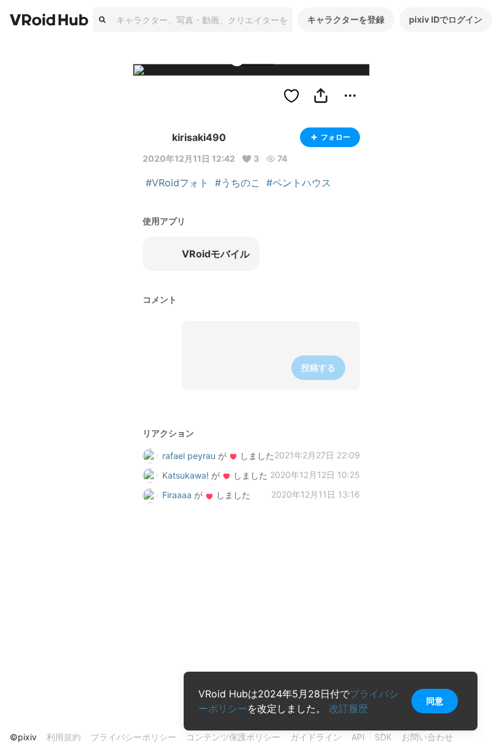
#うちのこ (237, 182)
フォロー (335, 137)
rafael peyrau (188, 455)
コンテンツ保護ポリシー (233, 737)
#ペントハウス (298, 182)
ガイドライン (316, 737)
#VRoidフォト (177, 182)
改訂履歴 (348, 708)
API (358, 737)
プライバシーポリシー (133, 737)
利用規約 (64, 737)
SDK (383, 737)
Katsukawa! (185, 475)
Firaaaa (177, 495)
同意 (434, 701)
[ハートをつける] (291, 95)
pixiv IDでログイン (445, 19)
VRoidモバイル (216, 254)
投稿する (318, 367)
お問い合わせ (427, 737)
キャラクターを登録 (345, 19)
